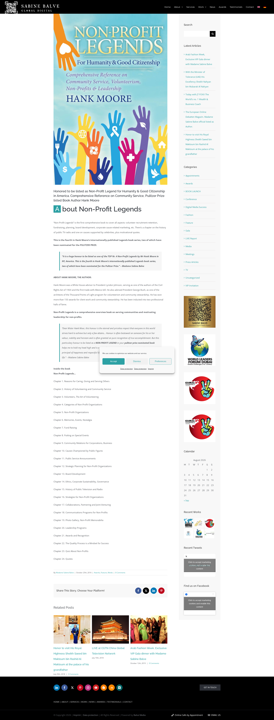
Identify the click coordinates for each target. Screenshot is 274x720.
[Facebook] (64, 687)
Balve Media (140, 715)
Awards (97, 572)
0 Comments (120, 572)
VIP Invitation (192, 285)
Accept (113, 361)
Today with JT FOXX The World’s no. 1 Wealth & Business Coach (197, 99)
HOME (57, 701)
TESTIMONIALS (114, 701)
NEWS (92, 701)
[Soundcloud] (111, 687)
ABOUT (65, 701)
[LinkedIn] (57, 687)
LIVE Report (191, 238)
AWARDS (101, 701)
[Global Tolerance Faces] (209, 523)
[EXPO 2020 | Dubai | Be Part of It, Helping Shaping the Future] (189, 533)
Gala (188, 230)
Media (110, 572)
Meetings (190, 254)
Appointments (192, 175)
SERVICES (74, 701)
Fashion (189, 214)
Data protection (126, 368)
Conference (191, 199)
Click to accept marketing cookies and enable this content (199, 565)
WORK (84, 701)
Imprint (151, 368)
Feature (104, 572)
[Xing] (119, 687)
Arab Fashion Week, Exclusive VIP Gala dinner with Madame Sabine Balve (148, 653)
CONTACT (127, 701)
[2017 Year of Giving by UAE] (199, 523)
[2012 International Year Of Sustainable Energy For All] (209, 533)
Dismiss (137, 361)
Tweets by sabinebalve (199, 565)
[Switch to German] (265, 7)
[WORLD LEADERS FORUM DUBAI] (199, 533)
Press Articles (192, 262)
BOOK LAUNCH (193, 191)
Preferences (160, 361)
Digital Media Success (196, 207)
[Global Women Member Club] (189, 523)
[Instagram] (88, 687)
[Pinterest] (80, 687)
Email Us (215, 715)
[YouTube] (96, 687)
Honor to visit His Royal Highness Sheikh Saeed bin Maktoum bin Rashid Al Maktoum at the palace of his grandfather (71, 659)
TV (187, 269)
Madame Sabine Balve (65, 572)
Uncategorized (193, 277)
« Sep (186, 500)
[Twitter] (72, 687)
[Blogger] (104, 687)
